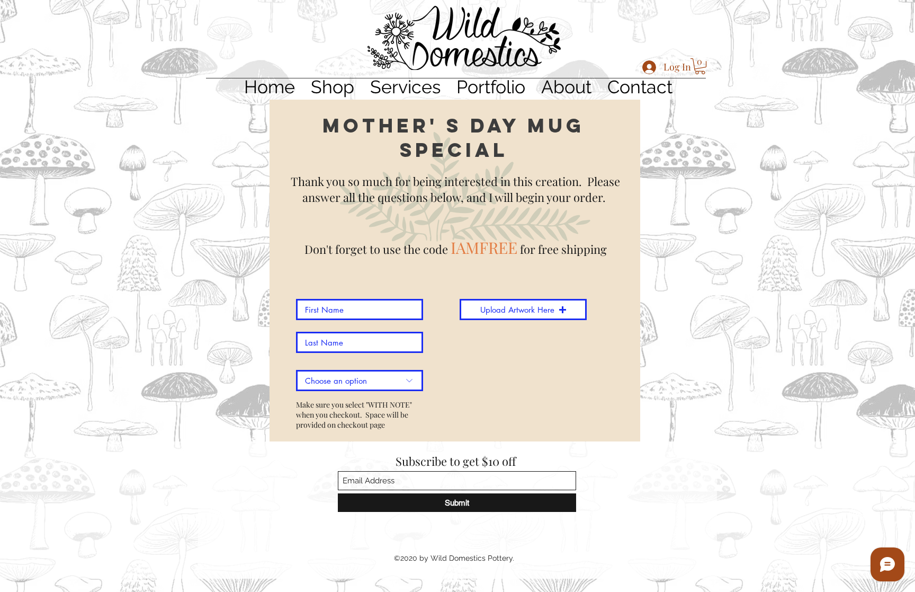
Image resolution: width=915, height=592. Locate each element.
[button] (700, 66)
